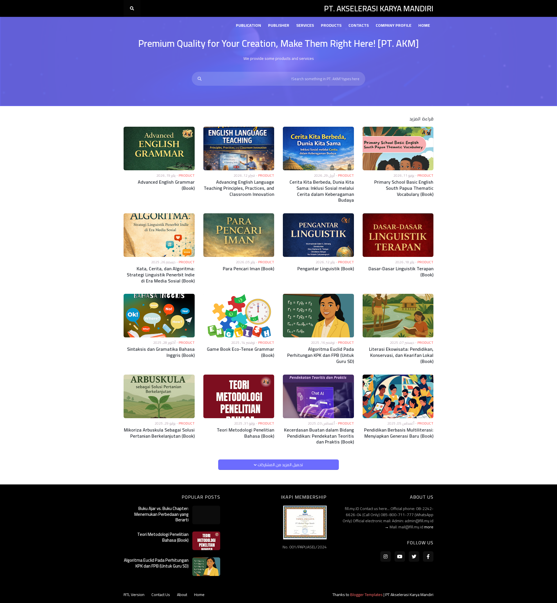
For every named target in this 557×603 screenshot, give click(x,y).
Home (199, 594)
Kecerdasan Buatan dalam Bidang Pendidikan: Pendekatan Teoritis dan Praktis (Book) (319, 436)
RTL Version (134, 594)
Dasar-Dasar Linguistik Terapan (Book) (400, 272)
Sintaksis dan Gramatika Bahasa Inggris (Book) (161, 352)
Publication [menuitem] (248, 25)
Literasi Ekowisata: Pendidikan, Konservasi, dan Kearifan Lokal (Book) (401, 355)
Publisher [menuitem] (278, 25)
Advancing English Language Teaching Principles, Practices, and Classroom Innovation (239, 188)
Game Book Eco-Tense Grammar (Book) (240, 352)
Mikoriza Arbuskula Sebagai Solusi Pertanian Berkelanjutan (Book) (159, 433)
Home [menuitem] (424, 25)
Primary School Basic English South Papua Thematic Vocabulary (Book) (403, 188)
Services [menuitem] (305, 25)
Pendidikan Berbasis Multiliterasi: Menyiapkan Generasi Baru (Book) (398, 433)
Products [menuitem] (331, 25)
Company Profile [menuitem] (393, 25)
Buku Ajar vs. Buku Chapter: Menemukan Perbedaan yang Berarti (161, 514)
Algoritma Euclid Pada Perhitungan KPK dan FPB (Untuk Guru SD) (320, 355)
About (182, 594)
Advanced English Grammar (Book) (166, 185)
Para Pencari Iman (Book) (248, 269)
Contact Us (160, 594)
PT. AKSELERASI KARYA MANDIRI (378, 8)
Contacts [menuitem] (358, 25)
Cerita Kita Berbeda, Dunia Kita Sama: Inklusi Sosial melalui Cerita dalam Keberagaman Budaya (322, 191)
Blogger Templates (366, 594)
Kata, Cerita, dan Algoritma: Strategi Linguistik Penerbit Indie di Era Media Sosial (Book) (161, 275)
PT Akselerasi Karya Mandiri (409, 594)
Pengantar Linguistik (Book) (325, 269)
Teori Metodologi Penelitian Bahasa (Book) (245, 433)
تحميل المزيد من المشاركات (280, 464)
